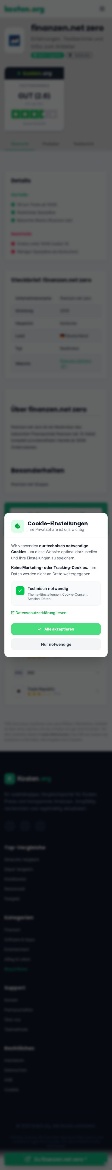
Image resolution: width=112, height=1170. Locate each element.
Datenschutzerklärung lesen (40, 612)
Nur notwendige (56, 644)
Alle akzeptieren (58, 629)
